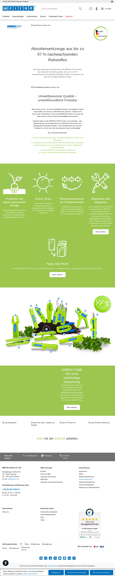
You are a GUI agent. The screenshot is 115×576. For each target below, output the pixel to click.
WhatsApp (48, 456)
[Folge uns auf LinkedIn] (70, 558)
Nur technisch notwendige (77, 572)
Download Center (47, 508)
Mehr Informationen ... (32, 574)
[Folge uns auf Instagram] (46, 558)
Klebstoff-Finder (66, 457)
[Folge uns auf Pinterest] (65, 558)
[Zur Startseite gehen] (19, 8)
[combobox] (59, 9)
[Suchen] (80, 9)
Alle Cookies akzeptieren (101, 572)
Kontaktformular (31, 456)
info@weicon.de (13, 479)
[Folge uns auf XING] (74, 558)
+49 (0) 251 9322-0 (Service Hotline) (15, 1)
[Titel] (15, 315)
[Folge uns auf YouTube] (60, 558)
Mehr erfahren (101, 232)
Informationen (84, 468)
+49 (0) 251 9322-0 (11, 489)
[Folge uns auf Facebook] (51, 558)
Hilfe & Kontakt (46, 468)
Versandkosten (52, 566)
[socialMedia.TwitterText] (56, 558)
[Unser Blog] (41, 558)
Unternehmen (7, 508)
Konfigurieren (56, 572)
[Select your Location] (112, 1)
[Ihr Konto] (96, 8)
